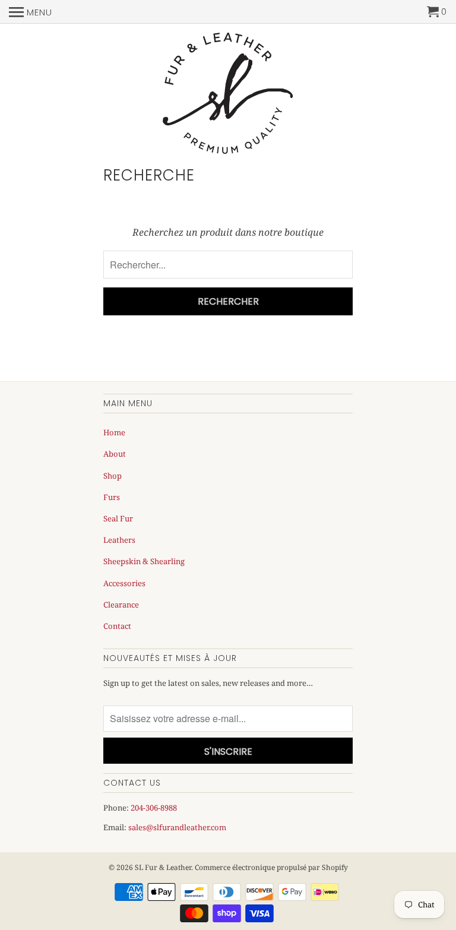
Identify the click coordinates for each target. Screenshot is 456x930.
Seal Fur (118, 518)
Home (114, 432)
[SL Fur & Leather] (228, 94)
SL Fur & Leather (163, 867)
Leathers (119, 539)
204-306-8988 (154, 807)
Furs (111, 497)
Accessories (124, 583)
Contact (117, 626)
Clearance (121, 604)
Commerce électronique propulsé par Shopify (271, 867)
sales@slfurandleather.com (177, 827)
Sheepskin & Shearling (144, 561)
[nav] (30, 12)
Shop (112, 475)
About (114, 453)
